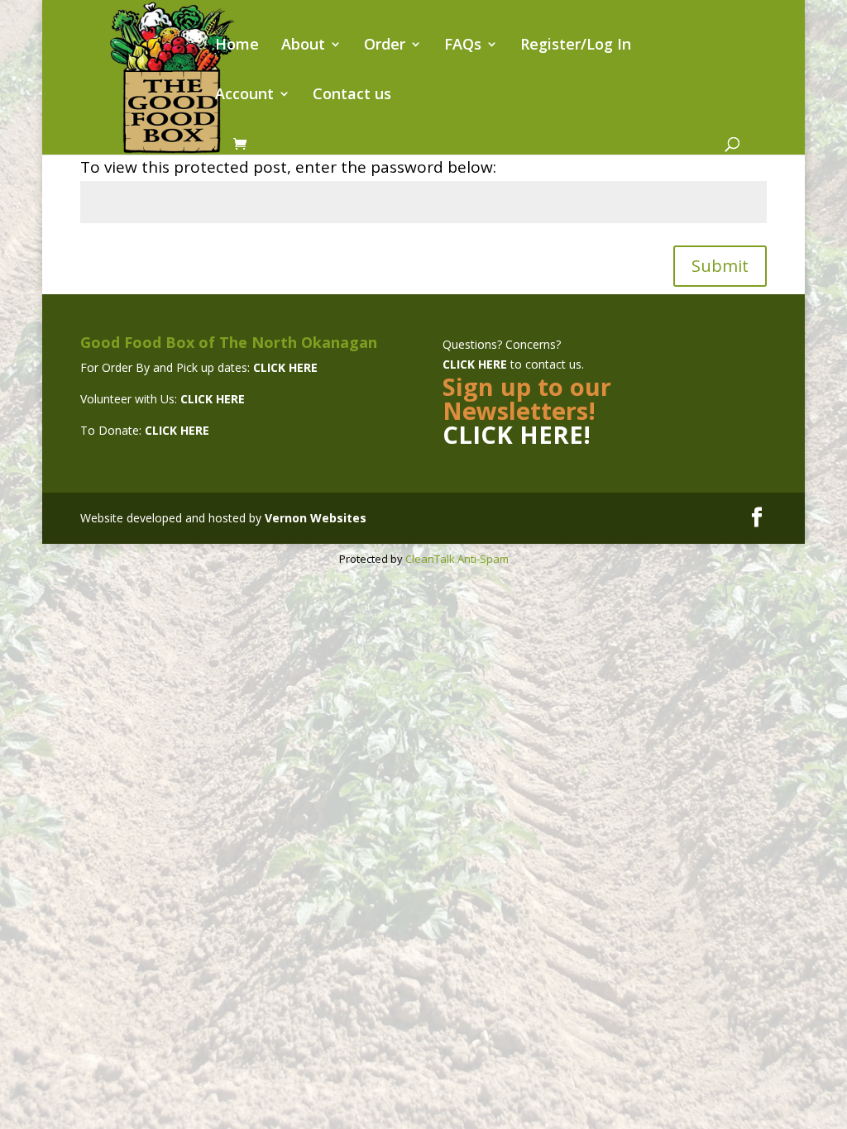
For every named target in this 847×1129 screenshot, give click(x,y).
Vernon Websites (315, 518)
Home (237, 46)
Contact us (352, 95)
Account (244, 95)
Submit (720, 266)
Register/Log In (575, 46)
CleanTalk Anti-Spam (457, 558)
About (303, 46)
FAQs (462, 46)
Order (384, 46)
